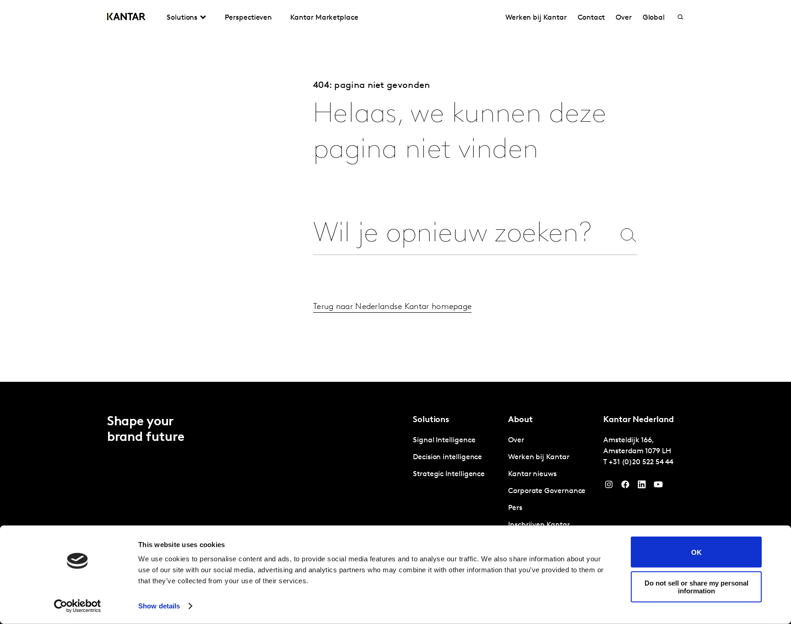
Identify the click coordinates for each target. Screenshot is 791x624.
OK (696, 552)
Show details (159, 606)
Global (654, 18)
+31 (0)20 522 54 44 (641, 462)
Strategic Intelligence (449, 474)
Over (624, 18)
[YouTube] (641, 486)
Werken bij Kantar (536, 18)
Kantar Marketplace (324, 18)
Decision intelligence (447, 457)
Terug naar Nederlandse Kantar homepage (392, 307)
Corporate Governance (546, 491)
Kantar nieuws (532, 474)
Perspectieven (248, 18)
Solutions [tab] (182, 18)
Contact (591, 18)
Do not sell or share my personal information (696, 586)
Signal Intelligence (444, 440)
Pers (515, 508)
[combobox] (463, 234)
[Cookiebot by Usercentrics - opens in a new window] (78, 606)
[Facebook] (625, 486)
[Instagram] (608, 486)
